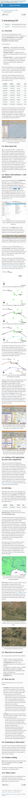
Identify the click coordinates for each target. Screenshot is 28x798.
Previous (6, 14)
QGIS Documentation (15, 5)
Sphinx (8, 794)
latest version (20, 2)
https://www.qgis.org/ (7, 482)
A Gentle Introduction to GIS (11, 10)
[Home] (2, 10)
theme (15, 794)
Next (23, 14)
